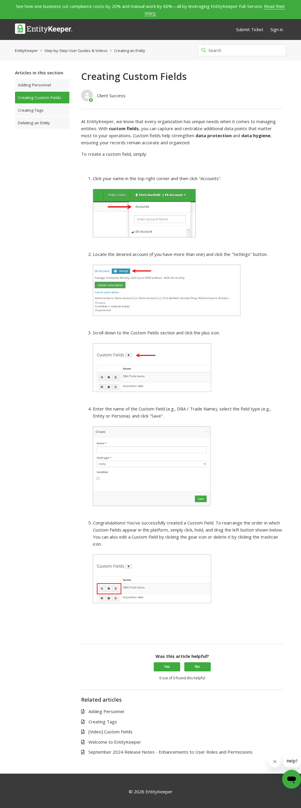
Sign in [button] (276, 29)
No (197, 666)
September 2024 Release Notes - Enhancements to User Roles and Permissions (170, 752)
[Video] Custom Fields (110, 732)
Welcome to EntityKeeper (114, 742)
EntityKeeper (26, 50)
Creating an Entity (129, 50)
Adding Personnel (34, 85)
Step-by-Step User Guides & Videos (76, 50)
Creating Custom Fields (39, 97)
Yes (167, 666)
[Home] (43, 30)
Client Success (111, 95)
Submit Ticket (249, 29)
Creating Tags (31, 110)
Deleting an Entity (34, 122)
